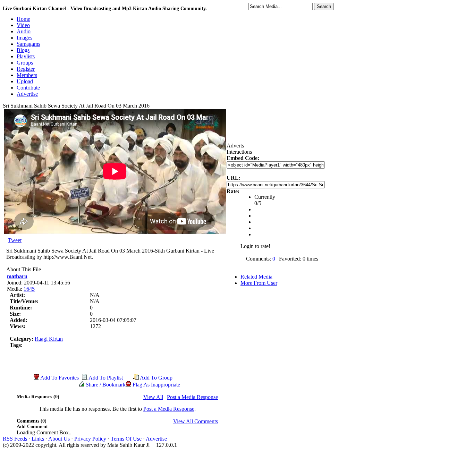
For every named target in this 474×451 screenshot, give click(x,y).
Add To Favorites (59, 378)
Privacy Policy (90, 439)
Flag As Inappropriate (156, 385)
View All (153, 397)
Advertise (156, 439)
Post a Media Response (192, 397)
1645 (29, 289)
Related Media (256, 277)
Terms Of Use (126, 439)
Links (38, 439)
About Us (59, 439)
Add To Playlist (105, 378)
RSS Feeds (15, 439)
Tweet (15, 240)
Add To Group (156, 378)
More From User (258, 283)
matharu (17, 276)
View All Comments (195, 421)
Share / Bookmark (106, 385)
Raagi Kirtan (49, 339)
